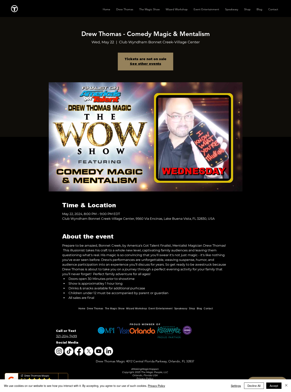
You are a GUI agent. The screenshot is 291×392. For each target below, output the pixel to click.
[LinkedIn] (108, 351)
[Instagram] (59, 351)
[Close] (286, 386)
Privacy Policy (156, 386)
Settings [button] (236, 386)
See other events (145, 64)
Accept (274, 386)
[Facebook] (78, 351)
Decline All (254, 386)
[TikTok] (69, 351)
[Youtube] (98, 351)
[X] (88, 351)
